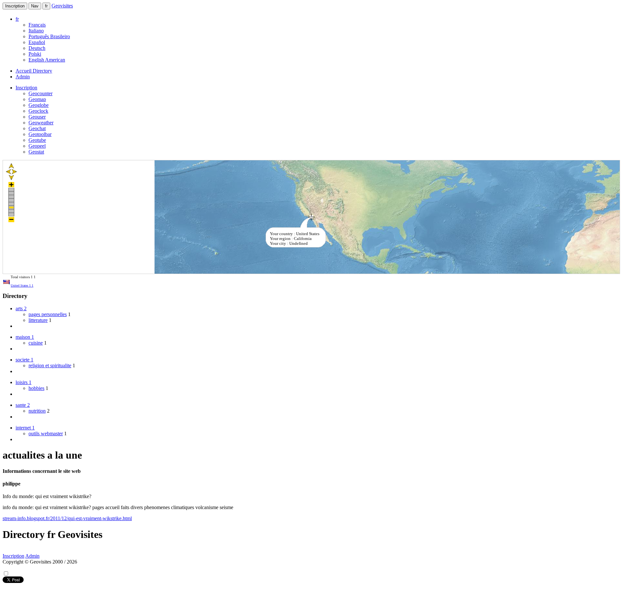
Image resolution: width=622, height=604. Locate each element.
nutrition (37, 411)
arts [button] (21, 308)
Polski (35, 54)
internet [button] (25, 427)
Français (37, 25)
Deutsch (37, 48)
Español (37, 42)
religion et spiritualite (50, 365)
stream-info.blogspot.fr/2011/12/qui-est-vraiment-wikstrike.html (67, 518)
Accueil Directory (34, 71)
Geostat (36, 151)
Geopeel (37, 146)
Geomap (37, 99)
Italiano (36, 30)
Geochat (37, 128)
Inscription (15, 6)
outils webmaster (46, 433)
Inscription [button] (26, 87)
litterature (38, 320)
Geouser (37, 117)
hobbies (36, 388)
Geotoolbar (40, 134)
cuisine (36, 343)
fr (46, 6)
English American (47, 60)
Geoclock (38, 111)
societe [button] (24, 359)
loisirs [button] (23, 382)
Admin (23, 76)
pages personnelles (48, 314)
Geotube (37, 140)
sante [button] (23, 405)
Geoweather (41, 122)
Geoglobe (39, 105)
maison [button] (25, 337)
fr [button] (17, 19)
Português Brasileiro (49, 36)
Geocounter (40, 93)
